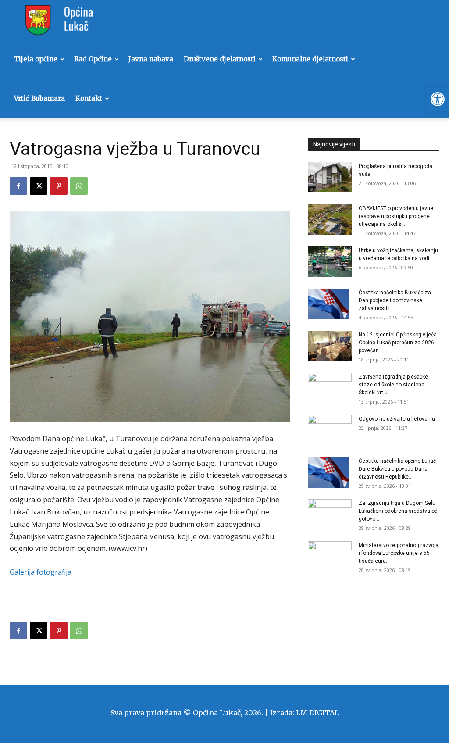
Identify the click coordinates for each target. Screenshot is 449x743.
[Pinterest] (59, 186)
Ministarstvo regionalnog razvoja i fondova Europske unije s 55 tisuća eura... (398, 553)
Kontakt (88, 98)
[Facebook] (18, 186)
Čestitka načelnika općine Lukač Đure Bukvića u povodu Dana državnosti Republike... (397, 469)
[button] (437, 99)
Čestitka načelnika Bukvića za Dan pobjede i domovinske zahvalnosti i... (395, 300)
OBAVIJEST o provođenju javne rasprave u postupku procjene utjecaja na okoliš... (396, 216)
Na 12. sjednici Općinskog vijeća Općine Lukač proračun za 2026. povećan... (398, 343)
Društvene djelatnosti (220, 59)
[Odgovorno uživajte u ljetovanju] (330, 430)
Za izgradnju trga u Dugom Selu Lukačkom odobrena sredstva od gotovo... (398, 511)
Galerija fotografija (40, 572)
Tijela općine (35, 59)
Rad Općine (93, 59)
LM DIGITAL (317, 712)
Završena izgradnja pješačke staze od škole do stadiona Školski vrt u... (393, 385)
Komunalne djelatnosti (310, 59)
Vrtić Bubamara (39, 98)
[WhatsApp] (79, 186)
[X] (38, 186)
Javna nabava (150, 59)
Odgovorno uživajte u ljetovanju (397, 419)
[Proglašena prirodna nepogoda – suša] (330, 177)
